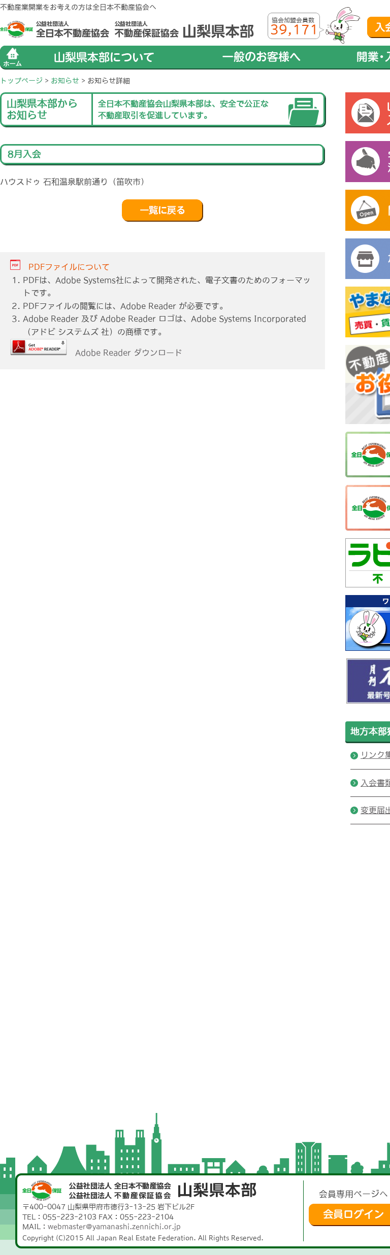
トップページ (21, 80)
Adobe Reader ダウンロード (124, 352)
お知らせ (65, 80)
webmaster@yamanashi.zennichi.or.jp (114, 1226)
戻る (162, 210)
